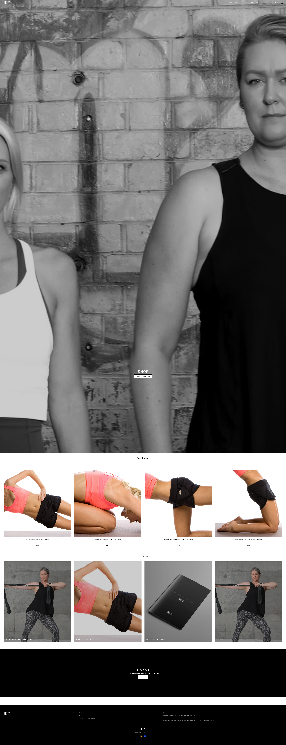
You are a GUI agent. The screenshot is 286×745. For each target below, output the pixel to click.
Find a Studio (244, 2)
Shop (235, 2)
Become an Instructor (255, 2)
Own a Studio (268, 2)
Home (230, 2)
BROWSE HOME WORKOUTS (143, 376)
